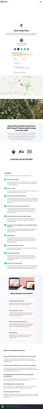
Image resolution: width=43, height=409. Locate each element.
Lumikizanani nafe (24, 407)
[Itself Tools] (21, 156)
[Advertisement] (21, 12)
